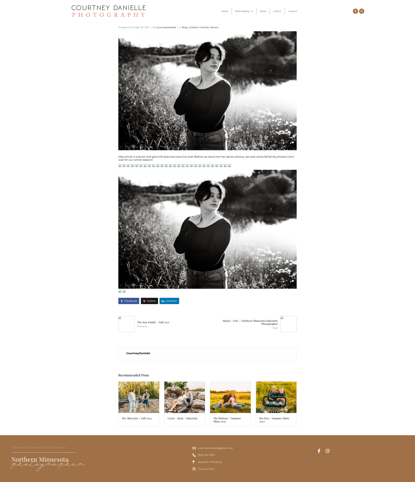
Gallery (277, 11)
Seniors (214, 27)
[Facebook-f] (355, 11)
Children (193, 27)
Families (204, 27)
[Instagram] (361, 11)
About (263, 11)
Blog (185, 27)
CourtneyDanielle (166, 27)
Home (225, 11)
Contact (292, 11)
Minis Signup (242, 11)
